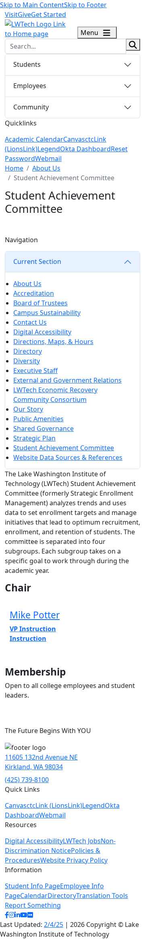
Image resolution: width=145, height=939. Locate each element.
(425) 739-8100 (27, 779)
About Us (46, 168)
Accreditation (33, 293)
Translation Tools (102, 895)
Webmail (48, 158)
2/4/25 (53, 924)
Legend (48, 148)
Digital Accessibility (42, 331)
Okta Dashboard (85, 148)
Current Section (37, 261)
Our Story (28, 409)
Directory (27, 351)
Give (24, 14)
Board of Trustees (40, 303)
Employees (29, 85)
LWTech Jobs (82, 840)
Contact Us (30, 322)
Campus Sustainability (47, 312)
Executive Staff (35, 370)
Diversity (26, 360)
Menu (90, 32)
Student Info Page (32, 885)
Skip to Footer (85, 4)
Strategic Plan (34, 438)
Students (27, 64)
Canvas (74, 139)
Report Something (33, 905)
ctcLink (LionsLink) (54, 805)
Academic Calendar (34, 139)
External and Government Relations (67, 380)
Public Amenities (38, 418)
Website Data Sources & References (67, 457)
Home (14, 168)
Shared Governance (43, 428)
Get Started (48, 14)
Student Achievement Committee (63, 447)
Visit (11, 14)
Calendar (34, 895)
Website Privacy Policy (74, 860)
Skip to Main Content (32, 4)
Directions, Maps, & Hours (53, 341)
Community (31, 107)
